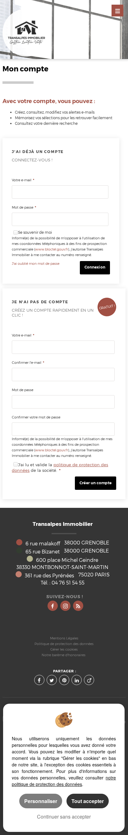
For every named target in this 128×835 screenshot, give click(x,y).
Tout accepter (87, 801)
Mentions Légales (64, 638)
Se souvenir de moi (35, 232)
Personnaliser (40, 801)
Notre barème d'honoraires (64, 655)
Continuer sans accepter (64, 816)
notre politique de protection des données (64, 780)
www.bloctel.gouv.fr (51, 249)
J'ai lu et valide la (35, 464)
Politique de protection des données (64, 644)
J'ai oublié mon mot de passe (35, 264)
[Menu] (117, 10)
